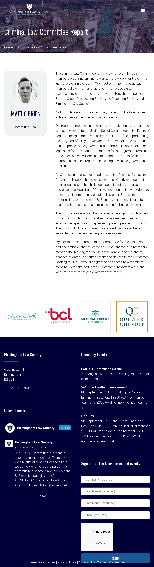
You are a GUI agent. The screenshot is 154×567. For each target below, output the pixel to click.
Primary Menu (143, 10)
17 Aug (43, 447)
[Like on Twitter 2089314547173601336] (33, 496)
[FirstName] (115, 493)
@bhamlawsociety (25, 447)
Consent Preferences (111, 562)
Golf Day (87, 416)
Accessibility (87, 562)
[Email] (115, 517)
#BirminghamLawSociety (50, 480)
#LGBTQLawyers (50, 485)
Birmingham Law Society (33, 442)
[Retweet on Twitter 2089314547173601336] (25, 496)
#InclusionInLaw (26, 485)
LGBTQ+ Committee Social (101, 369)
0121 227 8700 (18, 388)
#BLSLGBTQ (23, 480)
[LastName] (115, 505)
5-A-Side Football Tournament (104, 387)
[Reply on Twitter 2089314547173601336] (17, 496)
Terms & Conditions (42, 562)
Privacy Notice (67, 562)
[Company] (115, 481)
